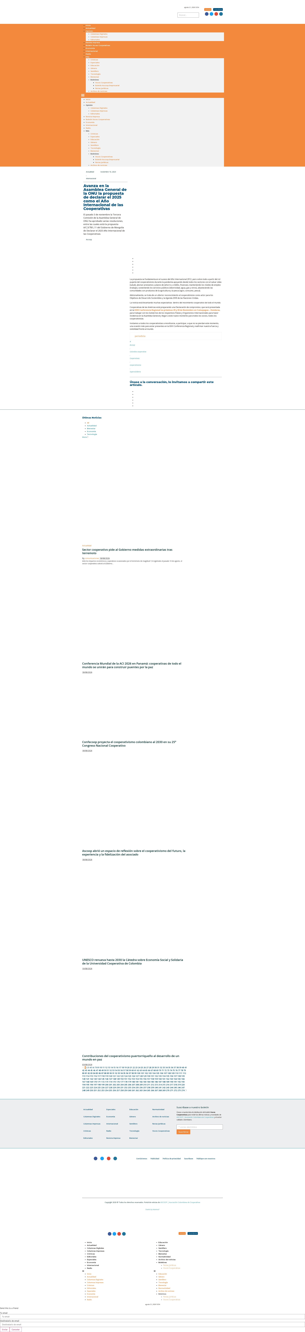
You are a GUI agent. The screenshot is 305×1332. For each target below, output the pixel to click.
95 (124, 1073)
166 (183, 1079)
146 (106, 1079)
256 (114, 1090)
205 (125, 1084)
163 (171, 1079)
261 (133, 1090)
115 (91, 1076)
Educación (95, 65)
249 (87, 1090)
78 (182, 1070)
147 (110, 1079)
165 (179, 1079)
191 (175, 1082)
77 (179, 1070)
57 (124, 1070)
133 (160, 1076)
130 (148, 1076)
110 (176, 1073)
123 (122, 1076)
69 (157, 1070)
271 (171, 1090)
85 (97, 1073)
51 (108, 1070)
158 (152, 1079)
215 (163, 1084)
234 (133, 1087)
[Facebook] (206, 14)
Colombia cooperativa (138, 351)
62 (138, 1070)
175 (114, 1082)
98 (133, 1073)
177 (122, 1082)
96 (127, 1073)
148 (114, 1079)
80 (83, 1073)
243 (167, 1087)
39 (180, 1067)
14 (112, 1067)
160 (160, 1079)
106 (161, 1073)
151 (125, 1079)
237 (144, 1087)
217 (171, 1084)
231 (122, 1087)
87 (102, 1073)
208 (137, 1084)
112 (184, 1073)
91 (113, 1073)
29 (153, 1067)
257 (118, 1090)
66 (149, 1070)
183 (144, 1082)
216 (167, 1084)
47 (97, 1070)
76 (176, 1070)
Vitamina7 (156, 1209)
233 (129, 1087)
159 (156, 1079)
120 (110, 1076)
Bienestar (95, 77)
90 (111, 1073)
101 (142, 1073)
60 (133, 1070)
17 (120, 1067)
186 (156, 1082)
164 (175, 1079)
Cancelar (16, 1329)
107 (165, 1073)
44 (89, 1070)
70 (160, 1070)
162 (167, 1079)
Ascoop (132, 345)
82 (89, 1073)
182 (141, 1082)
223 (91, 1087)
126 (133, 1076)
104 (153, 1073)
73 (168, 1070)
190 (171, 1082)
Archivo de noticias (99, 91)
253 (102, 1090)
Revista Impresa (93, 42)
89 (108, 1073)
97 (130, 1073)
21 (131, 1067)
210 (144, 1084)
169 (91, 1082)
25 (142, 1067)
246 (179, 1087)
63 (141, 1070)
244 (171, 1087)
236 (141, 1087)
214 (160, 1084)
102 (146, 1073)
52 (111, 1070)
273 (179, 1090)
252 (99, 1090)
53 (113, 1070)
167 (83, 1082)
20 (128, 1067)
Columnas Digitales (99, 34)
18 (123, 1067)
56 (122, 1070)
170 (95, 1082)
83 (91, 1073)
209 (141, 1084)
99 (135, 1073)
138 (179, 1076)
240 (156, 1087)
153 (133, 1079)
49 (102, 1070)
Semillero (95, 71)
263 (141, 1090)
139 (183, 1076)
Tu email (4, 1313)
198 (99, 1084)
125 (129, 1076)
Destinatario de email (9, 1321)
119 (106, 1076)
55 (119, 1070)
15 (114, 1067)
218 (175, 1084)
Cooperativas (135, 358)
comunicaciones (92, 558)
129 (144, 1076)
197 (95, 1084)
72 (165, 1070)
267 (156, 1090)
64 (143, 1070)
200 (106, 1084)
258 (122, 1090)
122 (118, 1076)
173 (106, 1082)
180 (133, 1082)
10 (101, 1067)
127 (137, 1076)
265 (148, 1090)
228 (110, 1087)
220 (183, 1084)
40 (183, 1067)
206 (129, 1084)
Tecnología (95, 74)
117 (99, 1076)
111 (180, 1073)
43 (86, 1070)
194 (83, 1084)
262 (137, 1090)
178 (125, 1082)
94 (122, 1073)
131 (152, 1076)
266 (152, 1090)
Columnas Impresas (99, 37)
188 (163, 1082)
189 (167, 1082)
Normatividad (164, 1257)
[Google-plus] (216, 14)
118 (102, 1076)
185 (152, 1082)
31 (158, 1067)
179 (129, 1082)
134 (163, 1076)
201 (110, 1084)
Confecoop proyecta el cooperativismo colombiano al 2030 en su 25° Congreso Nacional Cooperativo (129, 743)
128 (141, 1076)
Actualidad (90, 28)
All (88, 423)
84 (94, 1073)
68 (154, 1070)
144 (99, 1079)
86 (100, 1073)
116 (95, 1076)
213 (156, 1084)
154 (137, 1079)
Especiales (95, 62)
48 (100, 1070)
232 (125, 1087)
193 (183, 1082)
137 (175, 1076)
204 (122, 1084)
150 (122, 1079)
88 (105, 1073)
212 (152, 1084)
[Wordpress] (221, 14)
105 (157, 1073)
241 (160, 1087)
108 (169, 1073)
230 (118, 1087)
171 (99, 1082)
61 (135, 1070)
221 (83, 1087)
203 (118, 1084)
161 (163, 1079)
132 (156, 1076)
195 (87, 1084)
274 (183, 1090)
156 (144, 1079)
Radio (88, 54)
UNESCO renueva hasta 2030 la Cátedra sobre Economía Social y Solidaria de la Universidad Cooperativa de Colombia (132, 961)
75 (174, 1070)
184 (148, 1082)
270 (167, 1090)
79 (185, 1070)
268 (160, 1090)
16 (117, 1067)
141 (87, 1079)
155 (141, 1079)
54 (116, 1070)
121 (114, 1076)
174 (110, 1082)
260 (129, 1090)
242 (163, 1087)
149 (118, 1079)
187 (160, 1082)
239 (152, 1087)
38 (177, 1067)
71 (163, 1070)
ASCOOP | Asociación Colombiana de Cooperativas (195, 1117)
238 (148, 1087)
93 (119, 1073)
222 (87, 1087)
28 (150, 1067)
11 (103, 1067)
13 (109, 1067)
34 (166, 1067)
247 (183, 1087)
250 (91, 1090)
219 (179, 1084)
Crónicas (94, 59)
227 (106, 1087)
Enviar (5, 1329)
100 (138, 1073)
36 (172, 1067)
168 (87, 1082)
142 (91, 1079)
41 (186, 1067)
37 (175, 1067)
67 (152, 1070)
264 (144, 1090)
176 (118, 1082)
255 (110, 1090)
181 (137, 1082)
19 (125, 1067)
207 (133, 1084)
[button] (152, 95)
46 (94, 1070)
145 (102, 1079)
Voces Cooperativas (104, 82)
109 (173, 1073)
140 (83, 1079)
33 (164, 1067)
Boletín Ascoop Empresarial (107, 85)
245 (175, 1087)
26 (145, 1067)
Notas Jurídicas (101, 88)
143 (95, 1079)
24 (139, 1067)
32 (161, 1067)
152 (129, 1079)
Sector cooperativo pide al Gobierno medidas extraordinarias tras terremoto (127, 551)
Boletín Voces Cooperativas (98, 45)
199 (102, 1084)
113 (83, 1076)
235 (137, 1087)
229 (114, 1087)
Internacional (92, 51)
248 (83, 1090)
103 (150, 1073)
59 (130, 1070)
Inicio (88, 25)
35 (169, 1067)
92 (116, 1073)
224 (95, 1087)
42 (83, 1070)
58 (127, 1070)
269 (163, 1090)
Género (94, 68)
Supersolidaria (135, 372)
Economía (90, 48)
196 (91, 1084)
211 (148, 1084)
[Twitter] (211, 14)
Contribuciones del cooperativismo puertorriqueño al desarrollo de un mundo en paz (130, 1057)
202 (114, 1084)
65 (146, 1070)
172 (102, 1082)
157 (148, 1079)
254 (106, 1090)
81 (86, 1073)
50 (105, 1070)
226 (102, 1087)
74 (171, 1070)
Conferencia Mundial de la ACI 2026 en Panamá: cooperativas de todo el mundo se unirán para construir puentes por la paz (131, 665)
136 (171, 1076)
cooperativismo (135, 365)
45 (91, 1070)
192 (179, 1082)
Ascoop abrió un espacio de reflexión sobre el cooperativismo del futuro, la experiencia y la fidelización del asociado (133, 852)
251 (95, 1090)
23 (136, 1067)
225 (99, 1087)
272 (175, 1090)
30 (156, 1067)
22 (134, 1067)
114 (87, 1076)
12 (106, 1067)
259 (125, 1090)
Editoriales (95, 39)
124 (125, 1076)
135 (167, 1076)
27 (147, 1067)
